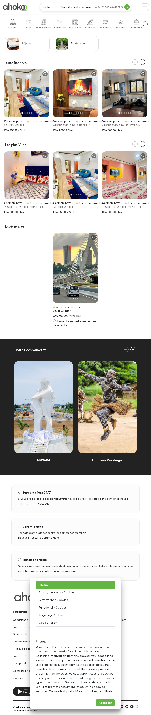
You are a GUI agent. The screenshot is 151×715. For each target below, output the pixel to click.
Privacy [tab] (43, 584)
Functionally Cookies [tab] (53, 607)
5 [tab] (29, 113)
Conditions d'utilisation (26, 619)
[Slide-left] (7, 93)
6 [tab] (31, 113)
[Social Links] (121, 706)
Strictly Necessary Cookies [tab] (57, 592)
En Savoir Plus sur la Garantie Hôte (38, 537)
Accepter (105, 702)
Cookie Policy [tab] (48, 622)
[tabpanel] (26, 93)
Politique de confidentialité (29, 627)
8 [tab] (82, 113)
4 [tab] (27, 113)
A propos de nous (23, 663)
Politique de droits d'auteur (29, 648)
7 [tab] (80, 113)
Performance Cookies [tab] (53, 600)
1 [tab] (22, 113)
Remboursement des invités (29, 641)
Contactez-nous (23, 670)
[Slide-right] (46, 93)
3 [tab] (26, 113)
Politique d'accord (23, 656)
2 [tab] (24, 113)
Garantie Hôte (21, 634)
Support (18, 678)
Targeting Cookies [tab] (51, 615)
